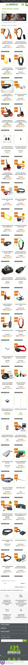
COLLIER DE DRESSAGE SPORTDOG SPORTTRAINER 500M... (7, 122)
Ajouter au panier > (5, 51)
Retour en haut (20, 587)
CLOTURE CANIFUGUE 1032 (20, 540)
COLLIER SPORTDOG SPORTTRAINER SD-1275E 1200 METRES (20, 122)
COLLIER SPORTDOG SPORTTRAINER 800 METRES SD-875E (7, 174)
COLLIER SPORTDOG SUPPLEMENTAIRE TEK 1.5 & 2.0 (7, 96)
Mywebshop (10, 663)
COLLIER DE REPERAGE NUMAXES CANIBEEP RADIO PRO (7, 69)
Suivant (23, 583)
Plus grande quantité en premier (14, 22)
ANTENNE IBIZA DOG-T (20, 487)
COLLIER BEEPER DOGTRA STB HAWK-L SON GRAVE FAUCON (7, 515)
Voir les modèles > (18, 77)
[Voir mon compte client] (23, 4)
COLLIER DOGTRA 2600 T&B (7, 330)
